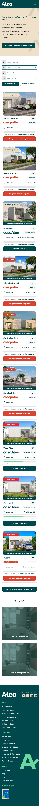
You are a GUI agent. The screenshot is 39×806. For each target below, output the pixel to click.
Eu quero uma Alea (19, 249)
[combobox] (21, 62)
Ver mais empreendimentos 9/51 (19, 589)
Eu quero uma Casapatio (19, 139)
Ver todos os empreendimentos (18, 45)
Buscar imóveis (9, 83)
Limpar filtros (27, 83)
